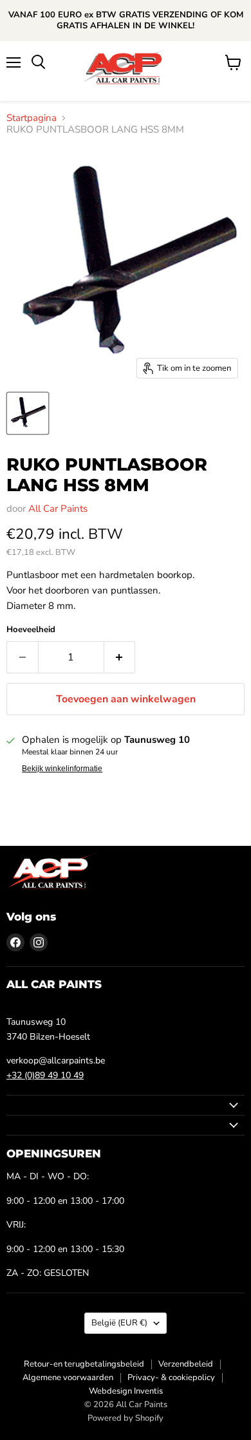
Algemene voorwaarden (68, 1377)
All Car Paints (58, 508)
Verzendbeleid (185, 1364)
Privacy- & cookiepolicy (171, 1377)
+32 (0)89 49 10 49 (45, 1075)
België (119, 1323)
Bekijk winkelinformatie (62, 768)
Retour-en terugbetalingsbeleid (84, 1364)
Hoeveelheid (30, 630)
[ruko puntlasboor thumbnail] (27, 413)
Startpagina (31, 118)
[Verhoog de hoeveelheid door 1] (120, 657)
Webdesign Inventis (126, 1391)
